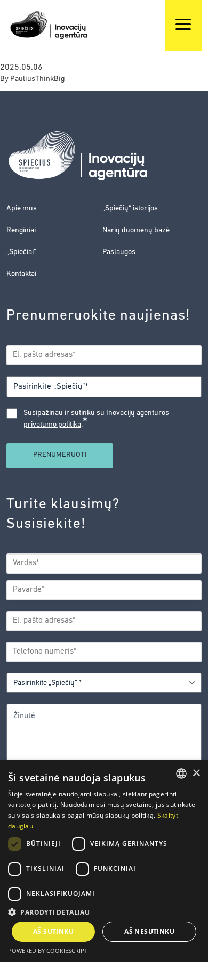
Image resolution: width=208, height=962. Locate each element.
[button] (104, 912)
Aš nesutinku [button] (149, 931)
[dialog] (104, 861)
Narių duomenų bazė (136, 230)
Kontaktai (21, 274)
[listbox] (181, 773)
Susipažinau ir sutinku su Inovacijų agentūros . (96, 419)
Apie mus (21, 209)
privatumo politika (52, 425)
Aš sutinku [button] (53, 931)
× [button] (196, 773)
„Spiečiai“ (21, 252)
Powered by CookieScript (47, 951)
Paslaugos (118, 252)
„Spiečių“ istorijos (130, 209)
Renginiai (21, 230)
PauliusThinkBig (37, 79)
